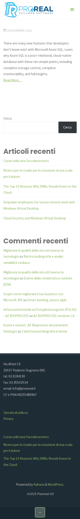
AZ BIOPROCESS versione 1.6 (53, 316)
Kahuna (38, 484)
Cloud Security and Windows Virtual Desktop (34, 218)
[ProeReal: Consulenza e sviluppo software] (28, 9)
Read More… (12, 80)
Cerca (7, 118)
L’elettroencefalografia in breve (44, 331)
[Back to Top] (40, 512)
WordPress (55, 484)
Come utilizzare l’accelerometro (26, 161)
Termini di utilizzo (15, 413)
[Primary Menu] (72, 9)
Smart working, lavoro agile (47, 300)
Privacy (8, 419)
